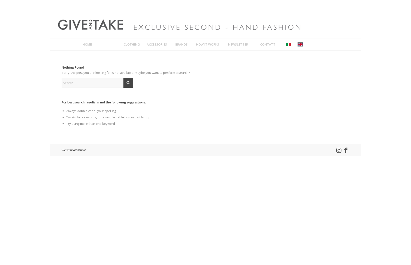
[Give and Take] (179, 22)
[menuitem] (87, 44)
